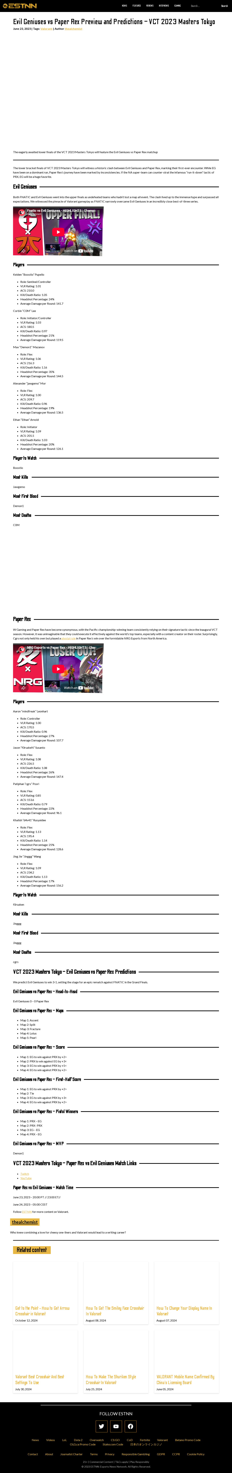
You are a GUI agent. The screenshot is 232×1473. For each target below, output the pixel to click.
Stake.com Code (113, 1444)
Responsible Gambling (136, 1454)
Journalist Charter (71, 1454)
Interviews (164, 6)
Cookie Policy (195, 1454)
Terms (94, 1454)
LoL (64, 1440)
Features (136, 6)
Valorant (46, 28)
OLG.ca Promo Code (83, 1444)
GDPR (161, 1454)
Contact (33, 1454)
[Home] (20, 5)
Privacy (109, 1454)
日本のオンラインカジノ (146, 1444)
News (124, 6)
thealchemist (73, 28)
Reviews (150, 6)
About (49, 1454)
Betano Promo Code (187, 1440)
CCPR (176, 1454)
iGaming (177, 6)
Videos (50, 1440)
